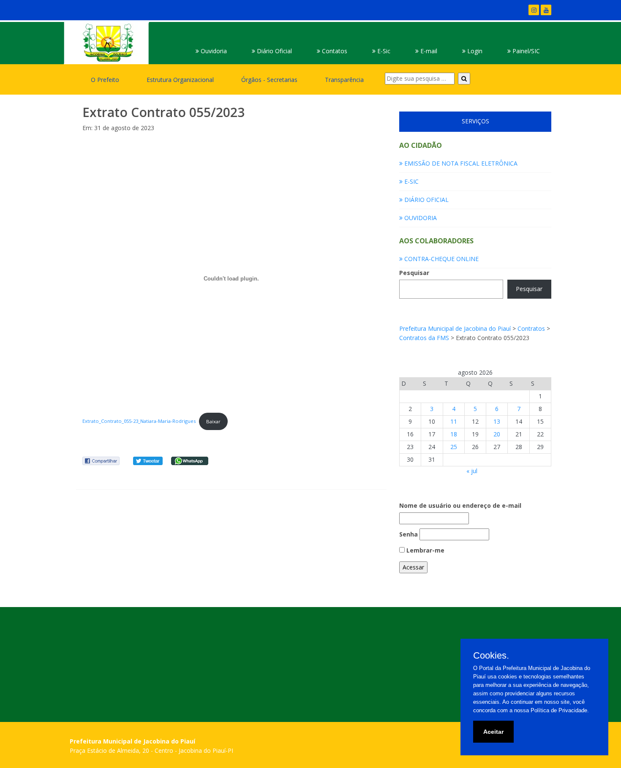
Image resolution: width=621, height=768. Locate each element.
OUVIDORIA (420, 218)
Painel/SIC (525, 51)
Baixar (213, 421)
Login (474, 51)
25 (453, 447)
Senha (408, 534)
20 (496, 434)
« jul (471, 471)
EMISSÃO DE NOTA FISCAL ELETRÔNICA (460, 163)
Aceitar (493, 731)
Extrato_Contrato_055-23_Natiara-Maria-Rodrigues (139, 421)
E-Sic (383, 51)
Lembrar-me (424, 550)
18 (453, 434)
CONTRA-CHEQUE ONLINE (441, 259)
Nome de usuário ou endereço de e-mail (460, 505)
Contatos (333, 51)
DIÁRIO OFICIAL (426, 200)
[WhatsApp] (189, 460)
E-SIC (411, 181)
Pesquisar (414, 273)
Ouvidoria (213, 51)
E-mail (428, 51)
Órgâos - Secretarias (269, 80)
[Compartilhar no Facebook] (101, 460)
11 (453, 421)
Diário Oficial (273, 51)
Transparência (344, 80)
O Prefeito (105, 80)
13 (496, 421)
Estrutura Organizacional (180, 80)
